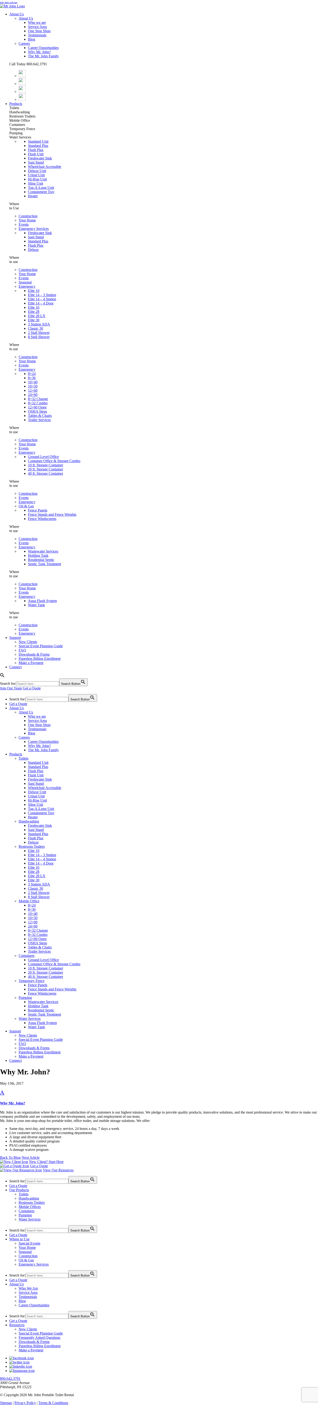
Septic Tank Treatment (44, 564)
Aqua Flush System (42, 601)
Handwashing (29, 821)
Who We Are (28, 1288)
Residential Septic (41, 560)
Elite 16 (33, 307)
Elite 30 (33, 320)
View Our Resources (58, 1170)
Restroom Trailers (32, 846)
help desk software (8, 2)
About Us (16, 14)
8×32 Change (38, 399)
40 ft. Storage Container (45, 473)
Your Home (27, 220)
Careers (24, 43)
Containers (26, 956)
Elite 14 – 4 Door (41, 303)
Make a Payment (31, 663)
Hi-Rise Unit (37, 179)
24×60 (32, 395)
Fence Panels (37, 510)
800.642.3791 (10, 1379)
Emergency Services (34, 229)
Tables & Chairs (40, 416)
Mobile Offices (30, 1207)
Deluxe (33, 250)
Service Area (37, 27)
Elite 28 (33, 312)
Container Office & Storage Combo (54, 461)
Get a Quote (32, 688)
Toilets (23, 758)
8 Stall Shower (39, 337)
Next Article (31, 1157)
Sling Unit (35, 183)
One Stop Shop (39, 31)
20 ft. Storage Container (45, 469)
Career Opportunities (43, 48)
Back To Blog (10, 1157)
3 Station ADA (39, 324)
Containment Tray (41, 192)
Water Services (30, 1019)
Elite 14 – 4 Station (42, 299)
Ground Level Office (43, 457)
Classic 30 (35, 328)
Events (24, 224)
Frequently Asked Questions (39, 1337)
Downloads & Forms (34, 654)
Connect (15, 667)
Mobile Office (29, 901)
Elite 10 (33, 291)
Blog (31, 39)
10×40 (32, 382)
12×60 (32, 390)
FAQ (22, 650)
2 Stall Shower (39, 333)
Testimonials (37, 35)
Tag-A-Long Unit (41, 188)
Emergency (27, 286)
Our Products (19, 1190)
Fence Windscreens (42, 519)
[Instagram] (22, 91)
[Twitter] (22, 84)
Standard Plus (38, 146)
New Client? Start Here (46, 1162)
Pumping (25, 998)
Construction (28, 216)
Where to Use (19, 1239)
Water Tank (36, 605)
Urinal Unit (36, 175)
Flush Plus (35, 150)
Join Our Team (11, 688)
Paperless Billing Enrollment (40, 659)
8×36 (32, 378)
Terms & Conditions (53, 1403)
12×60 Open (37, 407)
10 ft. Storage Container (45, 465)
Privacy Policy (25, 1403)
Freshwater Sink (40, 158)
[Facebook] (22, 76)
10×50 (32, 386)
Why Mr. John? (39, 52)
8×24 (32, 374)
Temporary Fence (31, 981)
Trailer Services (39, 420)
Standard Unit (38, 141)
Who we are (37, 22)
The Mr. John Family (43, 56)
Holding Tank (38, 555)
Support (15, 638)
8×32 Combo (37, 403)
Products (15, 104)
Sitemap (6, 1403)
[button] (159, 1097)
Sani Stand (36, 162)
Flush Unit (36, 154)
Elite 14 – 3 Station (42, 295)
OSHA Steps (37, 411)
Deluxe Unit (37, 171)
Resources (16, 1325)
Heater (33, 196)
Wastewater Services (43, 551)
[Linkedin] (22, 99)
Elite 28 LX (36, 316)
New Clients (28, 642)
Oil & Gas (26, 506)
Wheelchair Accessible (44, 167)
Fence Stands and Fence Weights (52, 514)
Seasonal (25, 282)
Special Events (29, 1243)
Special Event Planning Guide (41, 646)
